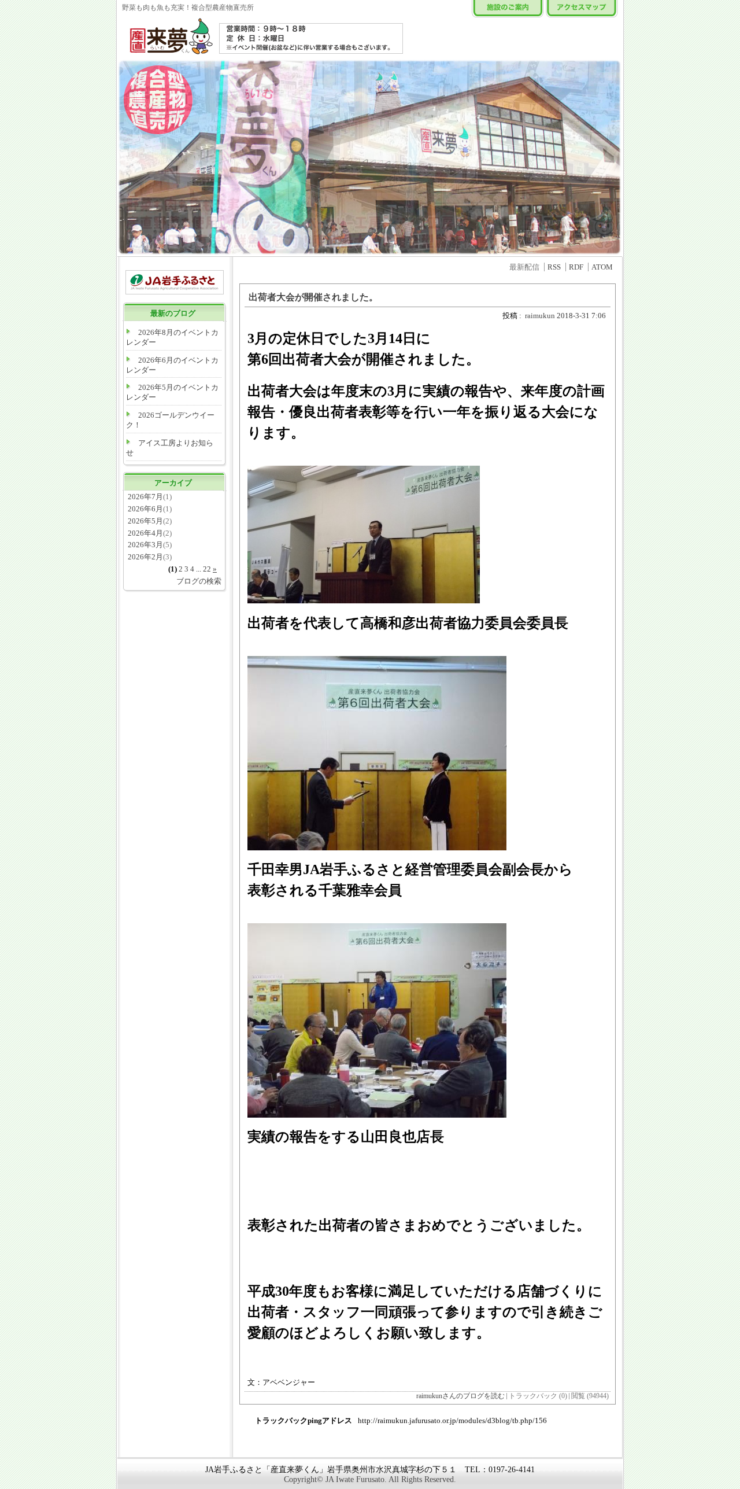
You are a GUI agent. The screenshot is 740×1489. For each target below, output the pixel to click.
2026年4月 (145, 533)
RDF (576, 267)
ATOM (602, 267)
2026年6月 (145, 508)
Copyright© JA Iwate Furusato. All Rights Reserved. (370, 1479)
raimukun (540, 315)
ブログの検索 (198, 581)
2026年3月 (145, 544)
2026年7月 (145, 496)
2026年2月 (145, 556)
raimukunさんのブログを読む (460, 1396)
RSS (554, 267)
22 (207, 569)
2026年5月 (145, 521)
